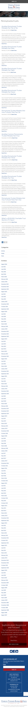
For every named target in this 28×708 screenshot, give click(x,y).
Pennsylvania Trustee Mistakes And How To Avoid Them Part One (13, 199)
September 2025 (5, 289)
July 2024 (3, 314)
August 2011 (4, 545)
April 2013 (3, 510)
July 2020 (3, 396)
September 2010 (5, 567)
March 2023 (4, 351)
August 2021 (4, 376)
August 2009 (4, 587)
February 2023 (4, 353)
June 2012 (3, 525)
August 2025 (4, 291)
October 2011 (4, 540)
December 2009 (5, 582)
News (2, 255)
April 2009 (3, 595)
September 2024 (5, 309)
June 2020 (3, 398)
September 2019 (5, 413)
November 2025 (5, 286)
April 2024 (3, 321)
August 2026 (4, 264)
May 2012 (3, 528)
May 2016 (3, 473)
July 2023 (3, 341)
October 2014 (4, 498)
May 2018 (3, 443)
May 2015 (3, 490)
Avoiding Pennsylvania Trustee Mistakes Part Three (12, 157)
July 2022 (3, 361)
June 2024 (3, 316)
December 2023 (5, 331)
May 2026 (3, 271)
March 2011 (4, 552)
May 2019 (3, 421)
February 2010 (4, 580)
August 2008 (4, 612)
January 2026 (4, 281)
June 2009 (3, 590)
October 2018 (4, 433)
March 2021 (4, 383)
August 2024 (4, 311)
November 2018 (5, 430)
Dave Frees (14, 30)
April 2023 (3, 348)
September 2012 (5, 520)
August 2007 (4, 615)
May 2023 (3, 346)
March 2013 (4, 513)
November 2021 (5, 371)
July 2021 (3, 378)
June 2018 (3, 440)
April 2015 (3, 493)
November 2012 (5, 518)
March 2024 (4, 324)
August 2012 (4, 523)
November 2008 (5, 605)
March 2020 (4, 403)
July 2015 (3, 485)
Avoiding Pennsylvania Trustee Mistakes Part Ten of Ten (12, 27)
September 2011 (5, 542)
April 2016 (3, 475)
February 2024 (4, 326)
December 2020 (5, 391)
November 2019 (5, 411)
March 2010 (4, 577)
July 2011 (3, 547)
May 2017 (3, 455)
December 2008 (5, 602)
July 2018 (3, 438)
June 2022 (3, 363)
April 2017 (3, 458)
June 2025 (3, 296)
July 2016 (3, 470)
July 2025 (3, 294)
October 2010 (4, 565)
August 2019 (4, 416)
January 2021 (4, 388)
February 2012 (4, 535)
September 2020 (5, 393)
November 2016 (5, 463)
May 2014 (3, 500)
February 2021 (4, 386)
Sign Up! (14, 669)
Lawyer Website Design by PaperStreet (17, 706)
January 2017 (4, 460)
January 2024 (4, 328)
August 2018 (4, 435)
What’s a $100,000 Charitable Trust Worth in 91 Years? (14, 219)
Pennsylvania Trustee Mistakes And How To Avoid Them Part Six (13, 111)
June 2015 (3, 488)
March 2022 (4, 366)
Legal (8, 706)
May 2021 (3, 381)
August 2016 (4, 468)
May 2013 (3, 508)
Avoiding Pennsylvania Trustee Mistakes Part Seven (12, 91)
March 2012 (4, 533)
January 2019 (4, 428)
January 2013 (4, 515)
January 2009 (4, 600)
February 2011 (4, 555)
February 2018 (4, 448)
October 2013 (4, 503)
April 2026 (3, 274)
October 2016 (4, 465)
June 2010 (3, 575)
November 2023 (5, 333)
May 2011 (3, 550)
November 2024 (5, 304)
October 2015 (4, 480)
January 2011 (4, 557)
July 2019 (3, 418)
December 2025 (5, 284)
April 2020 (3, 401)
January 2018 (4, 450)
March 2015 (4, 495)
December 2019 (5, 408)
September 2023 (5, 336)
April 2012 (3, 530)
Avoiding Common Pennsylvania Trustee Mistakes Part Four (12, 135)
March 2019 (4, 423)
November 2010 (5, 562)
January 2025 (4, 301)
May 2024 (3, 319)
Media (2, 253)
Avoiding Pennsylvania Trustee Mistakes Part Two (12, 177)
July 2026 (3, 266)
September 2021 (5, 373)
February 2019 (4, 426)
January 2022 (4, 368)
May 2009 (3, 592)
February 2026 (4, 279)
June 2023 (3, 343)
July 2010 (3, 572)
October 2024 (4, 306)
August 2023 (4, 338)
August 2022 (4, 358)
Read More (4, 43)
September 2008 (5, 610)
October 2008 (4, 607)
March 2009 (4, 597)
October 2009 (4, 585)
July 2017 (3, 453)
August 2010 (4, 570)
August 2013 (4, 505)
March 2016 (4, 478)
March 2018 (4, 445)
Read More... (14, 640)
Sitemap (5, 706)
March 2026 (4, 276)
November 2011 (5, 537)
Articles (3, 250)
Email (4, 664)
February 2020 (4, 406)
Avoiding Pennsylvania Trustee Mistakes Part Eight (12, 69)
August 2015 (4, 483)
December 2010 (5, 560)
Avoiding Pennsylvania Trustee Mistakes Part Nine (12, 47)
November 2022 (5, 356)
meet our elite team (13, 644)
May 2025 (3, 299)
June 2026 (3, 269)
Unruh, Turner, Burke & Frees (14, 6)
